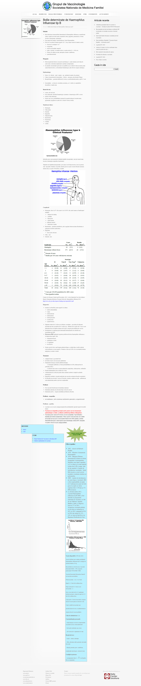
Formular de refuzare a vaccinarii (104, 54)
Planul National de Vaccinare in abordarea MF (45, 439)
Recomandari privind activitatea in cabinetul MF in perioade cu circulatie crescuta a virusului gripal (107, 31)
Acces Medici (104, 14)
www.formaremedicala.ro (29, 677)
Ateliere (47, 679)
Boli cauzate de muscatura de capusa (105, 52)
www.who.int (26, 679)
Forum (47, 683)
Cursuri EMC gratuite (51, 681)
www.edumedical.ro (27, 681)
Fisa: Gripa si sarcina (101, 59)
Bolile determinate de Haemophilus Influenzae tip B (60, 27)
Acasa (35, 14)
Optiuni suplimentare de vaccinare (42, 441)
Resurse (78, 14)
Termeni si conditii (50, 673)
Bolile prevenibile (55, 14)
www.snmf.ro (26, 673)
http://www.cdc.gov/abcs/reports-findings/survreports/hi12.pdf (58, 301)
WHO (24, 429)
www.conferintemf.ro (28, 683)
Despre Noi (42, 14)
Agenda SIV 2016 (100, 45)
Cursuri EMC (68, 14)
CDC (24, 431)
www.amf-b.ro (26, 675)
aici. (81, 675)
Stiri (85, 14)
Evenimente (93, 14)
